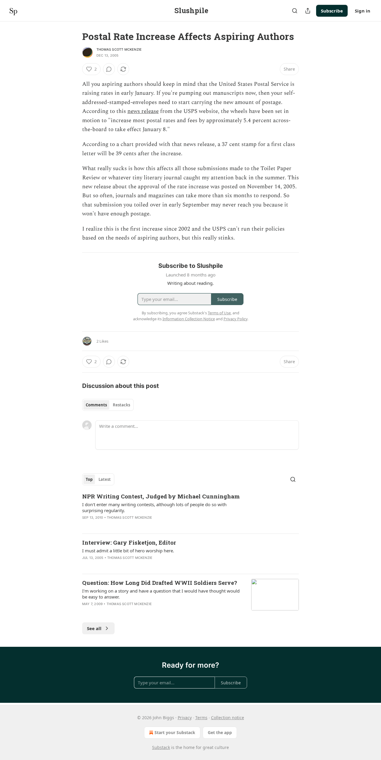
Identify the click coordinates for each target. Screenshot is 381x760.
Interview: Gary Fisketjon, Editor (129, 542)
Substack (161, 747)
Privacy (185, 717)
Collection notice (227, 717)
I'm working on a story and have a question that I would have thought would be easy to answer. (161, 594)
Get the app (220, 732)
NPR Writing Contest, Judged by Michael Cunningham (161, 496)
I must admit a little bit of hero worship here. (128, 551)
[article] (190, 510)
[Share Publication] (308, 11)
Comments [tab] (96, 405)
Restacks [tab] (121, 405)
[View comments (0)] (109, 69)
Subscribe (332, 11)
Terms (201, 717)
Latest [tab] (105, 479)
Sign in (362, 11)
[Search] (295, 11)
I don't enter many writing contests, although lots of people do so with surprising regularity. (154, 507)
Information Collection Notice (189, 318)
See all (94, 628)
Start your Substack (174, 732)
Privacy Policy (235, 318)
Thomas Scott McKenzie (119, 49)
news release (143, 111)
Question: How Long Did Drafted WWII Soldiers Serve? (159, 582)
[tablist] (108, 405)
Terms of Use (219, 312)
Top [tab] (89, 479)
